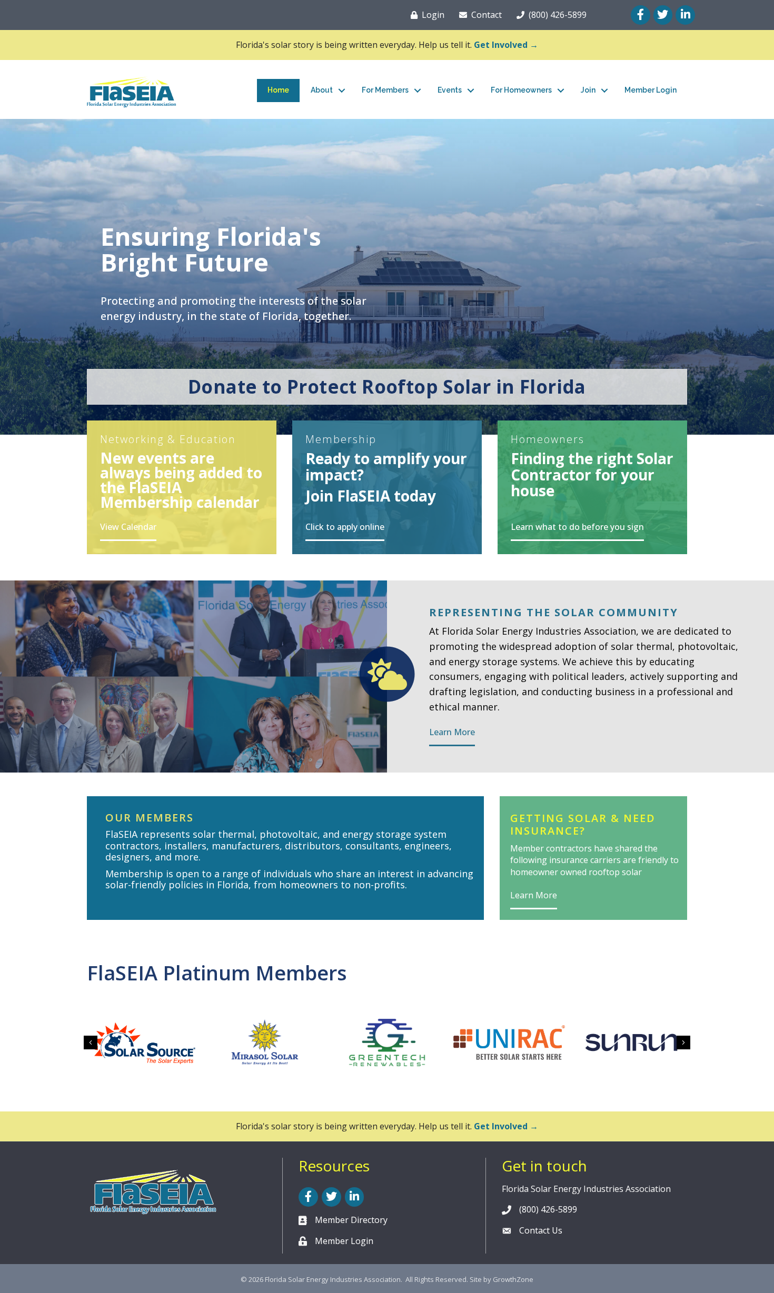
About (322, 90)
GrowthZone (513, 1279)
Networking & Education (168, 439)
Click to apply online (344, 527)
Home (278, 90)
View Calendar (128, 527)
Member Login (650, 90)
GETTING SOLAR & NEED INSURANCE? (583, 824)
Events (450, 90)
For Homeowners (521, 90)
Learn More (452, 732)
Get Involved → (506, 45)
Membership (340, 439)
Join (588, 90)
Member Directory (351, 1220)
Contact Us (540, 1230)
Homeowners (547, 439)
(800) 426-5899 (548, 1209)
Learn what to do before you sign (577, 527)
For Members (385, 90)
